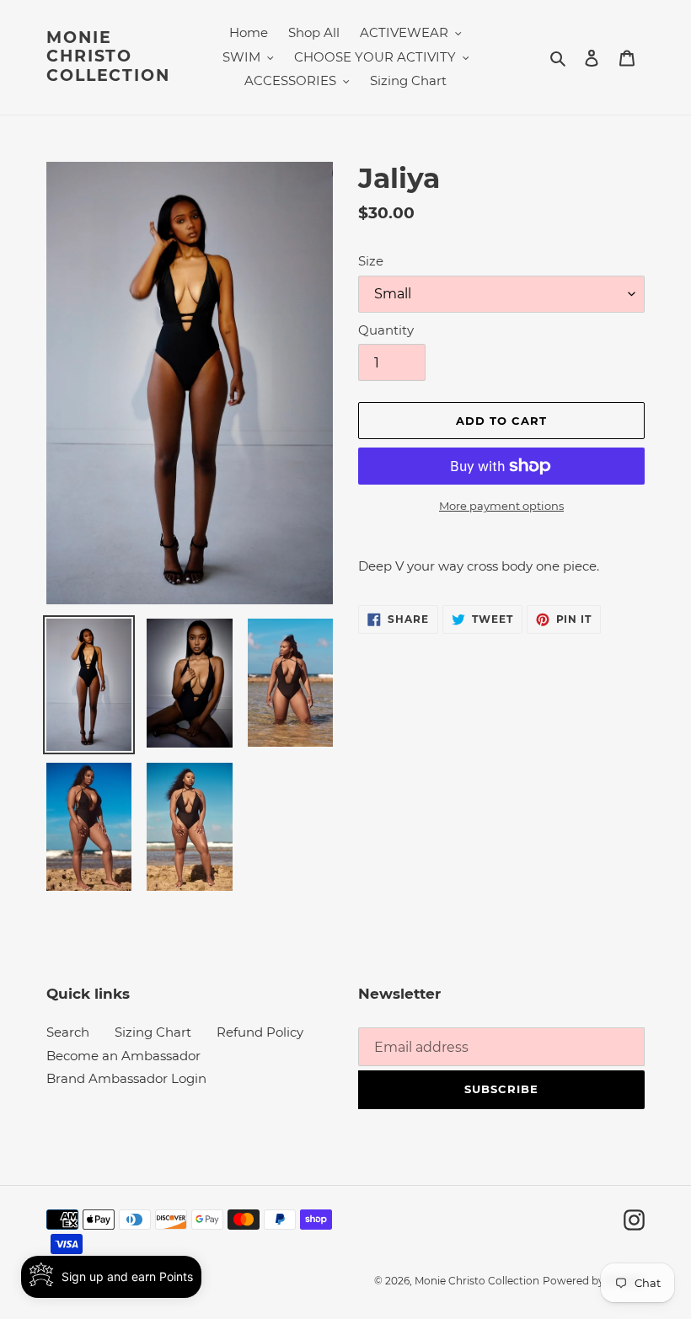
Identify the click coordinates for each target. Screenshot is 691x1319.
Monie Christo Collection (108, 57)
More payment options (501, 505)
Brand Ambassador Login (126, 1078)
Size (370, 261)
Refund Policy (260, 1032)
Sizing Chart (153, 1032)
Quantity (386, 330)
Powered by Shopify (594, 1280)
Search (67, 1032)
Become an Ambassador (123, 1056)
